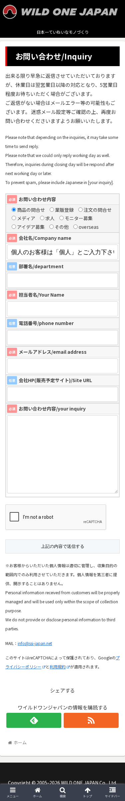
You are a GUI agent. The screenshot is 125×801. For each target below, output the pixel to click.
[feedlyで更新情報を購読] (33, 720)
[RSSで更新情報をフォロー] (91, 720)
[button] (112, 650)
